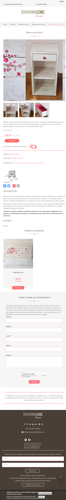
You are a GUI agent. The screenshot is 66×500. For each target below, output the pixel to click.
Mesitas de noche (38, 24)
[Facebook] (4, 185)
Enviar (34, 382)
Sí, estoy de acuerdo (45, 493)
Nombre (8, 317)
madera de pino (17, 158)
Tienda (12, 24)
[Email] (18, 185)
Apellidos (8, 326)
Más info (41, 497)
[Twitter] (8, 185)
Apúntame (32, 471)
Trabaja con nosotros (33, 485)
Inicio (5, 24)
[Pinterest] (14, 185)
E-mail (8, 336)
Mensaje (8, 355)
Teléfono (8, 345)
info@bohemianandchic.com (14, 4)
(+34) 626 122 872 (42, 4)
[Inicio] (33, 13)
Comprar (12, 141)
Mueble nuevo (23, 24)
